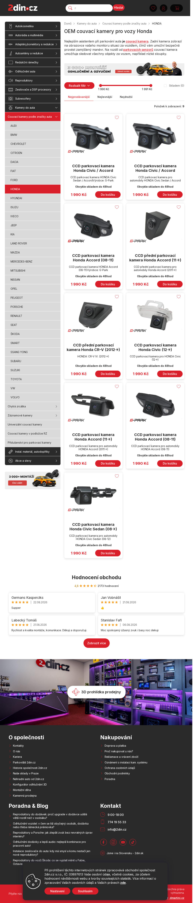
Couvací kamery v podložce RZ (27, 433)
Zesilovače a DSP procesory (33, 89)
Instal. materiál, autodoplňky (32, 451)
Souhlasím (85, 891)
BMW (14, 134)
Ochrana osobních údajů (120, 767)
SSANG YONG (19, 352)
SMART (15, 343)
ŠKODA (15, 334)
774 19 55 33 (117, 822)
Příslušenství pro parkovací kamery (29, 442)
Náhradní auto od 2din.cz (28, 779)
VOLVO (15, 397)
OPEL (14, 288)
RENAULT (16, 315)
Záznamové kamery (20, 415)
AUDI (14, 125)
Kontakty (18, 745)
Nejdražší (126, 96)
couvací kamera (137, 41)
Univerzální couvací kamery (25, 424)
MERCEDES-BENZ (21, 261)
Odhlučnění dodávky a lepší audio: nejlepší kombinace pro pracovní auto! (49, 843)
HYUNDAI (16, 198)
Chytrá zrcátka (17, 406)
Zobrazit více (96, 643)
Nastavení (57, 891)
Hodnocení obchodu (96, 577)
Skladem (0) (176, 85)
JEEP (14, 225)
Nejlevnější (104, 96)
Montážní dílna (22, 790)
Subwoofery (23, 98)
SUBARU (16, 361)
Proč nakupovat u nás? (119, 751)
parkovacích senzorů (138, 49)
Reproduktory (24, 80)
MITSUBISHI (18, 270)
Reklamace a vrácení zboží (121, 756)
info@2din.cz (117, 829)
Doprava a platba (115, 745)
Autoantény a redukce (29, 53)
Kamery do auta (25, 107)
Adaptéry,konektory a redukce (34, 44)
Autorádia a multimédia (29, 35)
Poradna (110, 779)
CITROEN (16, 152)
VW (13, 388)
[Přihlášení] (163, 8)
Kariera (17, 756)
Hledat (118, 7)
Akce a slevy (23, 460)
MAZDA (15, 252)
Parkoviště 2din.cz (24, 762)
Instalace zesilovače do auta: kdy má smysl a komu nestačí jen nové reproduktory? (51, 852)
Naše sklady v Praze (26, 773)
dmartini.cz (176, 897)
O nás (16, 751)
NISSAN (15, 279)
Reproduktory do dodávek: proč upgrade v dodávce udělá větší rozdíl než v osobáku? (50, 816)
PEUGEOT (17, 297)
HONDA (15, 189)
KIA (13, 234)
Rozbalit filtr (77, 86)
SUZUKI (15, 370)
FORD (14, 180)
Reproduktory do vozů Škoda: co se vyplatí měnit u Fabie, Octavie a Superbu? (49, 862)
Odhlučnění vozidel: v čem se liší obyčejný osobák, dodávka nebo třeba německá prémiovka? (51, 825)
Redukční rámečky (26, 62)
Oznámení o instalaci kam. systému (126, 762)
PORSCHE (17, 306)
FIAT (13, 171)
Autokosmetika (24, 26)
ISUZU (14, 207)
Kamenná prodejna (25, 795)
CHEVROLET (18, 143)
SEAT (14, 324)
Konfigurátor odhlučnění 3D (30, 784)
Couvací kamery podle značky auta (30, 116)
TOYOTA (16, 379)
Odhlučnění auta (25, 71)
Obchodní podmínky (117, 773)
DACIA (14, 162)
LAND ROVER (19, 243)
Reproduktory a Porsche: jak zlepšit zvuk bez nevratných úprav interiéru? (53, 834)
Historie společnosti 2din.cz (30, 767)
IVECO (14, 216)
